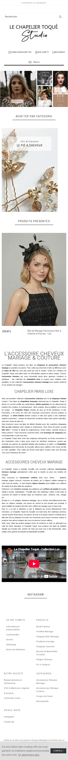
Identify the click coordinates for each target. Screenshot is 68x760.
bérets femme (35, 424)
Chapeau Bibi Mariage (47, 636)
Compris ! (58, 751)
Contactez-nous (12, 698)
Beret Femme (43, 626)
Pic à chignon (43, 664)
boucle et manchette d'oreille (32, 532)
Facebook (9, 722)
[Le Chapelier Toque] (34, 34)
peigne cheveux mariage (25, 500)
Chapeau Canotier (45, 646)
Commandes (12, 634)
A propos (9, 693)
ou (27, 509)
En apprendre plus (28, 754)
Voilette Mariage (44, 631)
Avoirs (9, 639)
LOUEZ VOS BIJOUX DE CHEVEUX (60, 100)
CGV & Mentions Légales (16, 688)
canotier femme (27, 444)
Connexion (27, 3)
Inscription (41, 3)
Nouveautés (42, 701)
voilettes (15, 427)
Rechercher (62, 16)
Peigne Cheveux (44, 659)
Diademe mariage (45, 641)
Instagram (9, 717)
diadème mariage (21, 489)
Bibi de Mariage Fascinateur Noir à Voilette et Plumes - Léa (44, 332)
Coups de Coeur (44, 696)
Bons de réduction (15, 649)
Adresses (11, 644)
